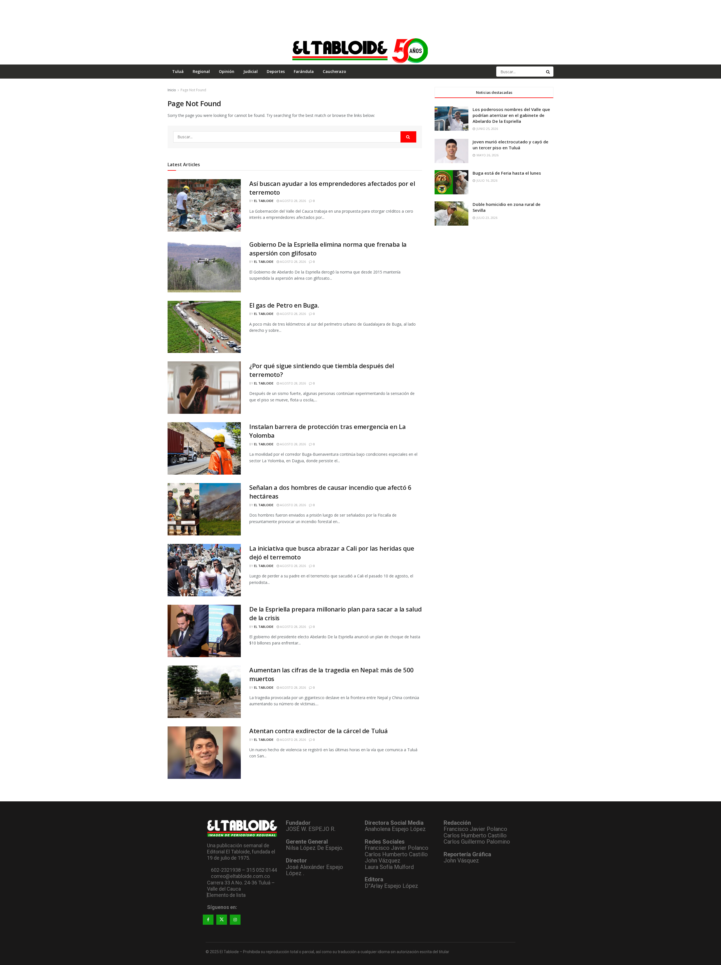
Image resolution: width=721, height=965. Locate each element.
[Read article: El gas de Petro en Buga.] (204, 327)
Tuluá (178, 71)
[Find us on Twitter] (221, 920)
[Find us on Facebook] (208, 920)
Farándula (304, 71)
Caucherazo (334, 71)
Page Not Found (193, 90)
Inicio (172, 90)
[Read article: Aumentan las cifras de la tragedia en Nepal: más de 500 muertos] (204, 692)
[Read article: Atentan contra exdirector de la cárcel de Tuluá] (204, 752)
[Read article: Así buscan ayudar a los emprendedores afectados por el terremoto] (204, 205)
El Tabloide (263, 201)
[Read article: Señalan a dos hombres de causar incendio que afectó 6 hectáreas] (204, 509)
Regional (201, 71)
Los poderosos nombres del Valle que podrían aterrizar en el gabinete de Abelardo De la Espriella (511, 115)
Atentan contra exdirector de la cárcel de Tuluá (318, 730)
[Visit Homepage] (360, 50)
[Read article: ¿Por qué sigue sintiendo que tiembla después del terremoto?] (204, 387)
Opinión (226, 71)
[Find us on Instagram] (235, 920)
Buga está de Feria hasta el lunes (507, 173)
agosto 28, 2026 (292, 201)
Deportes (276, 71)
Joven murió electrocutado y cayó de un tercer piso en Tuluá (510, 144)
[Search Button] (548, 71)
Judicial (250, 71)
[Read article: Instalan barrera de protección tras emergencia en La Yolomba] (204, 448)
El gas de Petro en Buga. (284, 305)
